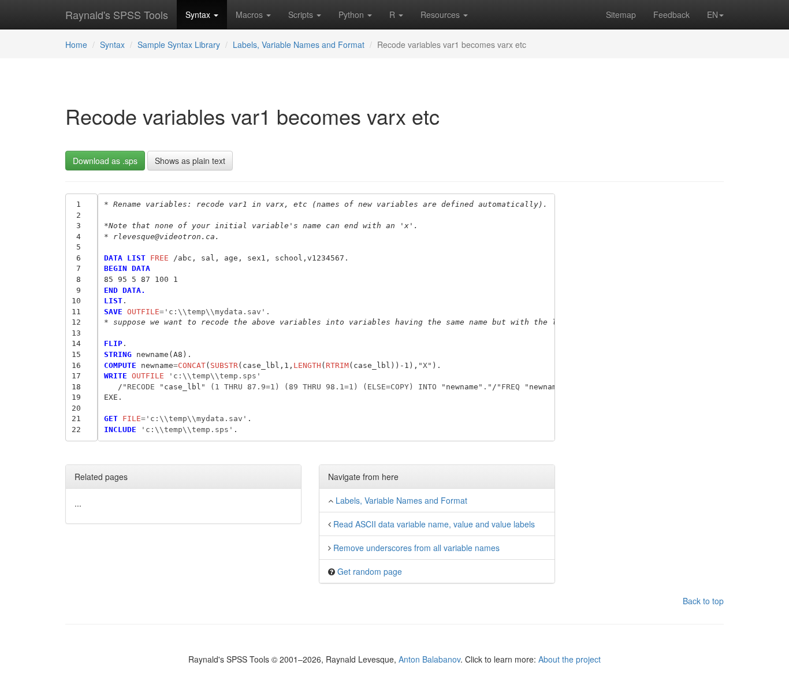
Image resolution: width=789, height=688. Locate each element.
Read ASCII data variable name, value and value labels (434, 524)
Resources (441, 14)
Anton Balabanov (429, 659)
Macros (250, 14)
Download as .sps (105, 160)
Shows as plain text (190, 160)
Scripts (301, 14)
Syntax (199, 14)
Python (352, 14)
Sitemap (621, 14)
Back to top (703, 601)
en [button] (712, 14)
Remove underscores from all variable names (416, 547)
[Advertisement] (648, 367)
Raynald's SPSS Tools (116, 14)
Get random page (369, 571)
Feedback (671, 14)
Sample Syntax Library (178, 44)
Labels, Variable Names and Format (298, 44)
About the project (569, 659)
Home (76, 44)
